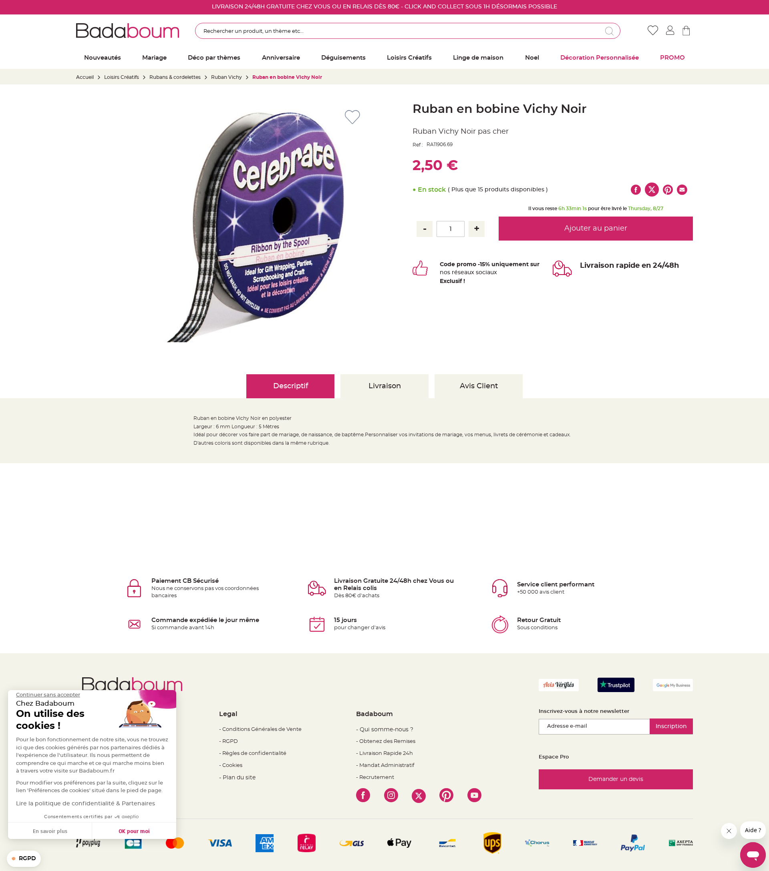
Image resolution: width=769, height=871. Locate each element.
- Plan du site (237, 778)
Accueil (85, 77)
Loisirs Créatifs (121, 77)
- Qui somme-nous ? (384, 730)
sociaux (485, 272)
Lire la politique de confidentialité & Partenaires (85, 804)
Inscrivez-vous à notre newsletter (584, 711)
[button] (24, 859)
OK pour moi (134, 830)
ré (455, 272)
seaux (466, 272)
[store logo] (127, 30)
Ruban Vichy (226, 77)
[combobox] (407, 31)
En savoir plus (50, 830)
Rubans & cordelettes (175, 77)
